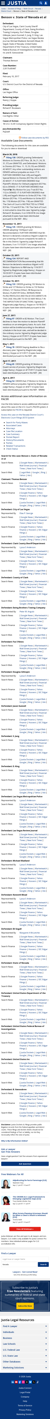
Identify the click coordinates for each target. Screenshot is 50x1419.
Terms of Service (25, 1406)
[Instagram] (23, 1382)
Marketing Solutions (13, 1367)
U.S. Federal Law (11, 1349)
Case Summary (13, 434)
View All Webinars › (25, 1229)
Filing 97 (10, 318)
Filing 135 (11, 227)
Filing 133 (11, 284)
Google (35, 472)
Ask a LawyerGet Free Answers (10, 1150)
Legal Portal (25, 1392)
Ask (29, 475)
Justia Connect (25, 1388)
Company (25, 1397)
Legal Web (25, 472)
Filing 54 (10, 381)
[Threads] (26, 1382)
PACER (18, 410)
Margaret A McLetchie (30, 932)
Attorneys (10, 428)
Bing (43, 472)
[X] (33, 1382)
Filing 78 (10, 347)
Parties (9, 443)
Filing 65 (10, 364)
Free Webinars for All (12, 1174)
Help (25, 1401)
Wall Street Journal (28, 465)
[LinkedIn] (12, 1382)
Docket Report (12, 437)
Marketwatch (41, 462)
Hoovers (32, 495)
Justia (28, 1377)
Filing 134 (11, 258)
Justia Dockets (27, 502)
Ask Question (25, 1164)
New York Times (34, 468)
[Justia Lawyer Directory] (37, 1382)
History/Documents (15, 440)
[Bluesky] (30, 1382)
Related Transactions (15, 446)
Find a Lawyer (8, 1253)
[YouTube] (16, 1382)
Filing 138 (11, 157)
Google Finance (28, 492)
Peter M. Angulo (27, 611)
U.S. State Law (10, 1355)
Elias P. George (26, 513)
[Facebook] (19, 1382)
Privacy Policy (25, 1410)
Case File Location (14, 431)
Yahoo (22, 475)
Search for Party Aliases (17, 422)
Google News (27, 462)
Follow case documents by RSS (35, 137)
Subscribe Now (25, 1306)
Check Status (12, 448)
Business (7, 1338)
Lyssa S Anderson (28, 547)
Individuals (8, 1332)
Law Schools (9, 1343)
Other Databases (11, 1361)
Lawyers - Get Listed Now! (25, 1272)
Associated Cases (14, 425)
